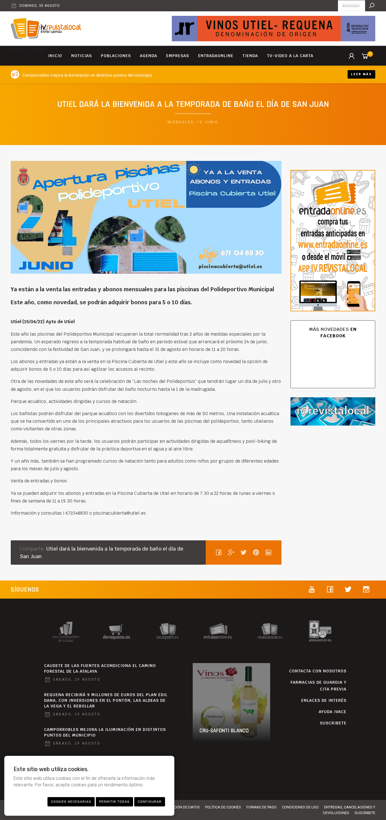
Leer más (361, 74)
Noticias (81, 55)
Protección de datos (180, 807)
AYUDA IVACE (332, 711)
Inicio (55, 55)
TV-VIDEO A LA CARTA (290, 55)
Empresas (177, 55)
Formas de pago (261, 807)
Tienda (250, 55)
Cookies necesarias (71, 802)
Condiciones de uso (300, 807)
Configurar (150, 802)
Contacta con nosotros (317, 671)
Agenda (148, 55)
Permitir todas (114, 802)
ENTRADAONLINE (215, 55)
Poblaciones (116, 55)
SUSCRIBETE (333, 723)
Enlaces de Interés (323, 700)
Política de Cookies (223, 807)
